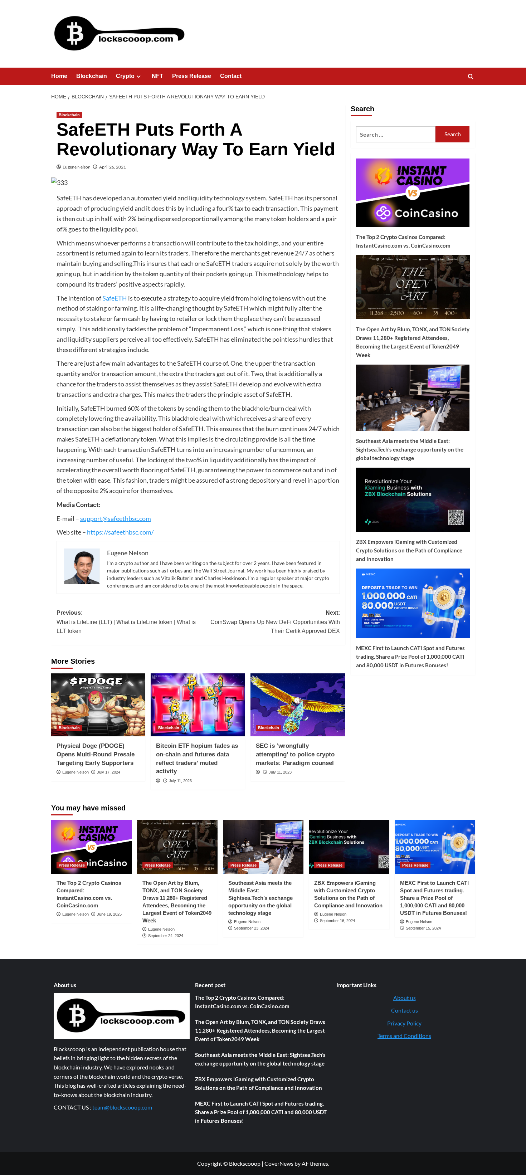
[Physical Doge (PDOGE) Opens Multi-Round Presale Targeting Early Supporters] (98, 704)
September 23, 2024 (251, 928)
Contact (231, 76)
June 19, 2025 (109, 914)
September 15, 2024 (423, 928)
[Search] (470, 76)
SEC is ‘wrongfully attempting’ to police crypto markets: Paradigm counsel (295, 754)
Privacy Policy (404, 1023)
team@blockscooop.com (122, 1107)
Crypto (125, 76)
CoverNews (278, 1163)
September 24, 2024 (165, 935)
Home (59, 76)
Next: (275, 622)
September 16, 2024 (337, 920)
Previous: (126, 622)
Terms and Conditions (404, 1035)
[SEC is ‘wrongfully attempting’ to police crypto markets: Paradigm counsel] (297, 704)
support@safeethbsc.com (115, 518)
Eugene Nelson (77, 167)
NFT (157, 76)
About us (404, 997)
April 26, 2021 (112, 167)
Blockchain (91, 76)
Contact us (404, 1010)
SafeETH (114, 298)
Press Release (191, 76)
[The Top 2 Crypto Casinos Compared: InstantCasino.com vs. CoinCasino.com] (91, 847)
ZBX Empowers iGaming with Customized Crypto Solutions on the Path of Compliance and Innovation (409, 550)
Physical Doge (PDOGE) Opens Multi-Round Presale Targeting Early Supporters (96, 754)
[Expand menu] (139, 76)
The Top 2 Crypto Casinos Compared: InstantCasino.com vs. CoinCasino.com (403, 241)
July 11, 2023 (180, 781)
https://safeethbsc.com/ (120, 532)
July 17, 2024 (108, 772)
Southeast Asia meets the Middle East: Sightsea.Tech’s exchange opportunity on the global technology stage (409, 449)
